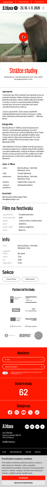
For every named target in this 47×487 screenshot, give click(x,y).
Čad (35, 77)
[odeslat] (41, 359)
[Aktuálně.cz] (10, 336)
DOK (27, 427)
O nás (4, 452)
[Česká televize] (16, 326)
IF (42, 427)
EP (37, 427)
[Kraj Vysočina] (31, 310)
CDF (32, 427)
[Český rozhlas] (31, 326)
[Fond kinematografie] (31, 300)
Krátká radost (36, 221)
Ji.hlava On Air (39, 1)
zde (21, 373)
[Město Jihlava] (16, 310)
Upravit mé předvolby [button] (23, 483)
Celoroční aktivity (16, 452)
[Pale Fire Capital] (31, 319)
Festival (28, 452)
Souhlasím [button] (23, 478)
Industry (37, 452)
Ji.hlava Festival (8, 1)
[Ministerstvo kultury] (16, 300)
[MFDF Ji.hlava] (10, 8)
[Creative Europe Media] (16, 319)
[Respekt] (25, 336)
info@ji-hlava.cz (8, 442)
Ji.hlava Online (24, 221)
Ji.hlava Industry (23, 1)
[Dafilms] (38, 335)
